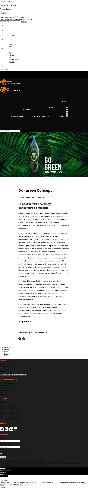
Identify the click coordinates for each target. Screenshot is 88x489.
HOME (6, 25)
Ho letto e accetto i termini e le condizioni (15, 453)
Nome (2, 439)
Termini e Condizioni (20, 374)
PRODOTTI (8, 37)
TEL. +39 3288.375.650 (7, 72)
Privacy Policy (6, 374)
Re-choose (12, 35)
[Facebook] (20, 339)
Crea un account (28, 19)
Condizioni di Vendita (6, 383)
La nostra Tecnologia (6, 366)
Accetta (2, 487)
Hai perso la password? (7, 17)
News (1, 369)
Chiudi (8, 1)
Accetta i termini (6, 451)
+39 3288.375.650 (15, 415)
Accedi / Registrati (10, 65)
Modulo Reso (4, 390)
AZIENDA (7, 28)
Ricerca (23, 21)
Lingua (6, 51)
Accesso (3, 13)
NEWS (6, 42)
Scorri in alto (4, 481)
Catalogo (2, 371)
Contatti (6, 48)
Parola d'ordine (7, 9)
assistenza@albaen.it (12, 412)
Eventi (10, 46)
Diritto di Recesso (5, 388)
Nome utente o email (9, 5)
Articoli (11, 44)
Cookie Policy (4, 392)
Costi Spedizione (5, 385)
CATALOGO (8, 39)
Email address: (6, 445)
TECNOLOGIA (9, 32)
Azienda (2, 364)
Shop (6, 30)
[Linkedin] (24, 339)
